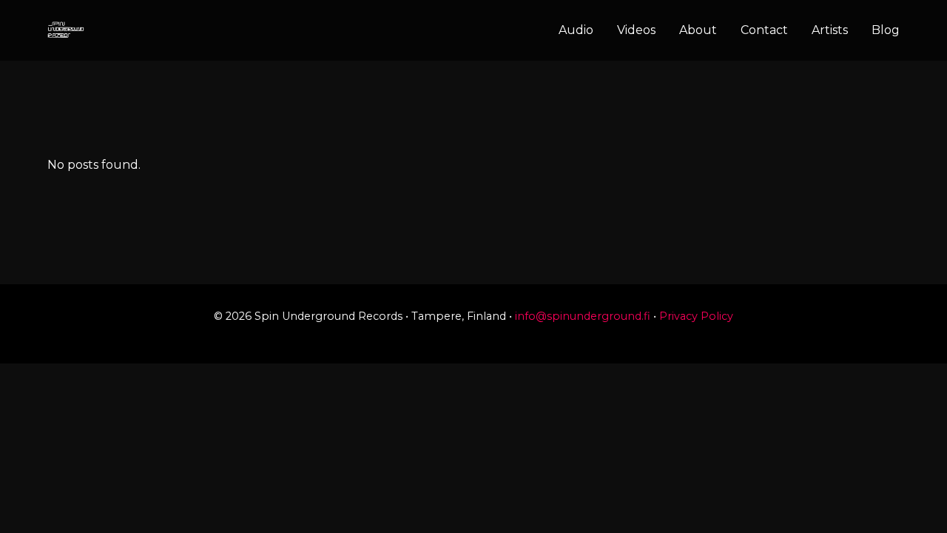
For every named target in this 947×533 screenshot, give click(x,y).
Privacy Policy (696, 316)
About (698, 30)
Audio (576, 30)
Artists (830, 30)
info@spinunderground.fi (582, 316)
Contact (764, 30)
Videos (636, 30)
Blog (886, 30)
